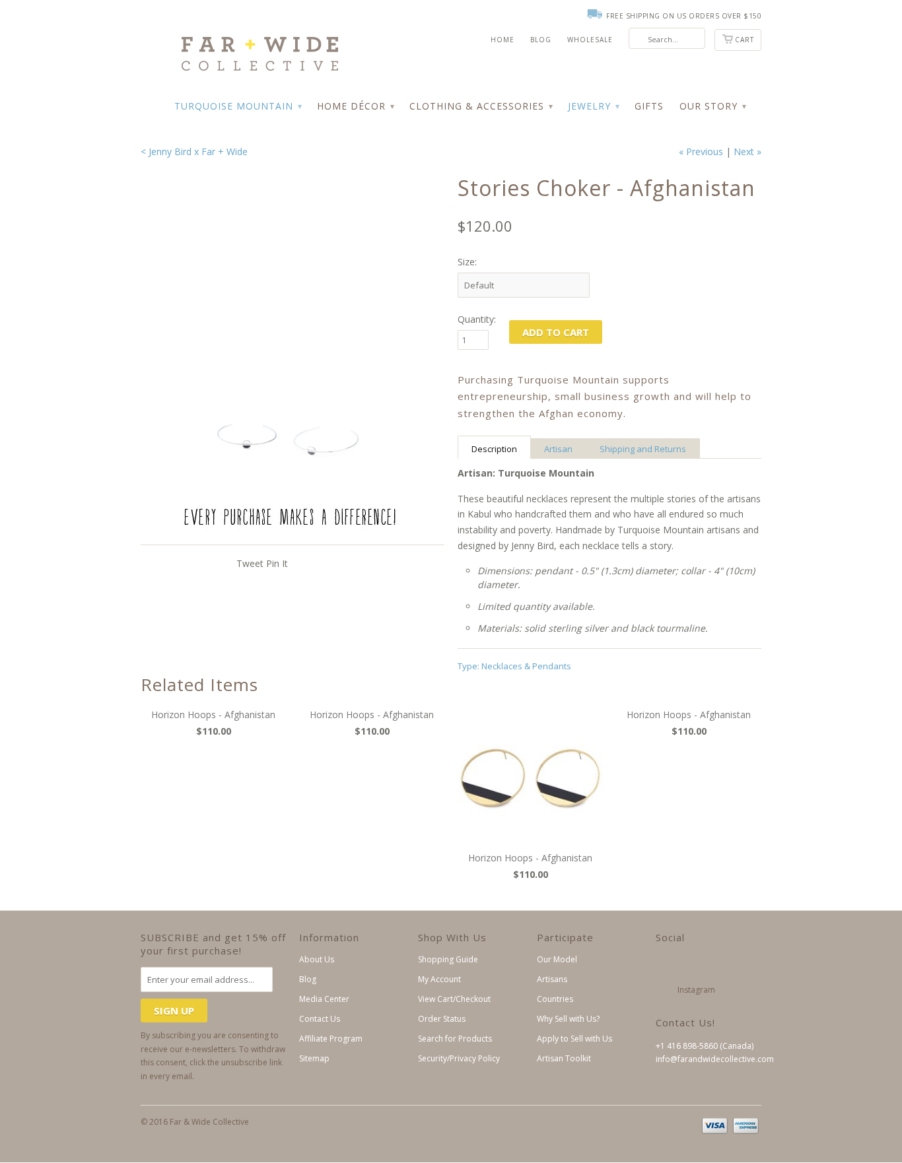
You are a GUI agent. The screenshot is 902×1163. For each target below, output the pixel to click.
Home (502, 39)
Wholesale (590, 39)
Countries (555, 999)
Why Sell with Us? (568, 1018)
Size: (467, 261)
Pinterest (664, 990)
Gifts (649, 106)
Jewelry (593, 106)
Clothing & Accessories (480, 106)
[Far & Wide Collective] (240, 42)
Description (494, 449)
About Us (316, 959)
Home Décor (355, 106)
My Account (439, 979)
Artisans (552, 979)
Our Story (712, 106)
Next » (747, 151)
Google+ (707, 966)
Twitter (664, 966)
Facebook (685, 966)
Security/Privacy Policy (459, 1058)
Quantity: (477, 319)
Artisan (558, 449)
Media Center (324, 999)
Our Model (557, 959)
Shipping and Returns (643, 449)
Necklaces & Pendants (526, 666)
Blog (540, 39)
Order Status (442, 1018)
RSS (728, 990)
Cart (744, 39)
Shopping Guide (448, 959)
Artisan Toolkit (564, 1058)
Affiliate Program (331, 1038)
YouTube (729, 966)
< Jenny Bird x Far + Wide (194, 151)
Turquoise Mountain (237, 106)
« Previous (701, 151)
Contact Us (319, 1018)
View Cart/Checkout (454, 999)
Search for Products (455, 1038)
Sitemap (314, 1058)
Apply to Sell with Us (574, 1038)
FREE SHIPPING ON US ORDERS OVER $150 (683, 15)
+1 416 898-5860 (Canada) (704, 1045)
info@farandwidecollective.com (715, 1059)
